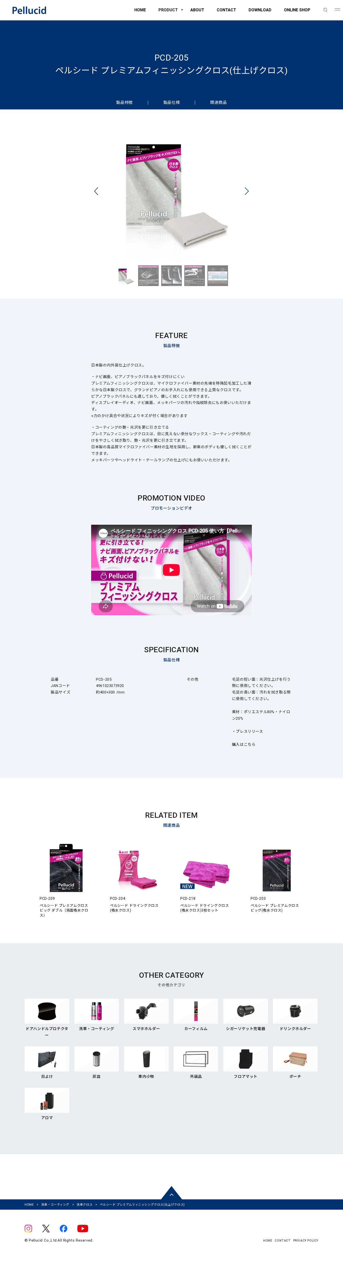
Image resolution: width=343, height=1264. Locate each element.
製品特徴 (124, 102)
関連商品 (218, 102)
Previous (96, 191)
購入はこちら (244, 744)
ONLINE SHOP (297, 12)
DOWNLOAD (260, 12)
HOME (140, 12)
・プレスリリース (247, 731)
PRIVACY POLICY (305, 1240)
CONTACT (226, 12)
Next (247, 191)
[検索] (325, 10)
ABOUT (197, 12)
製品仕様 (171, 102)
